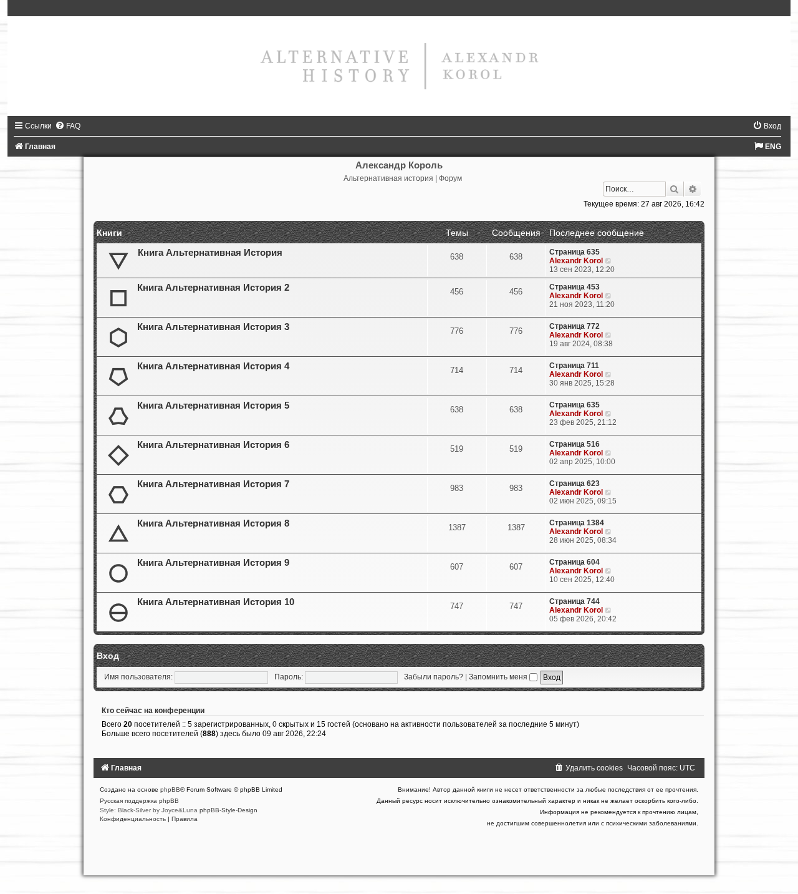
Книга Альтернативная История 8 (213, 523)
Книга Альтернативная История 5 (213, 406)
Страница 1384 (576, 522)
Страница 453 (574, 287)
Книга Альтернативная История (210, 253)
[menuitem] (67, 126)
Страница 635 (574, 252)
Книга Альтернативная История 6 (213, 445)
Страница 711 (574, 365)
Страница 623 (574, 483)
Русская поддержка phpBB (139, 800)
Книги (109, 233)
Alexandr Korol (576, 260)
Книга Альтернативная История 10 (215, 602)
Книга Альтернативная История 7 (213, 484)
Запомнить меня (499, 677)
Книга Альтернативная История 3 (213, 327)
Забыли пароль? (433, 677)
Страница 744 (574, 601)
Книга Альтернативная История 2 (213, 288)
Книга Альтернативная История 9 (213, 563)
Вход (108, 656)
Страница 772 (574, 326)
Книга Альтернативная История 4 (213, 366)
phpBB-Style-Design (228, 810)
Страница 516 (574, 444)
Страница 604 (574, 562)
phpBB (170, 789)
